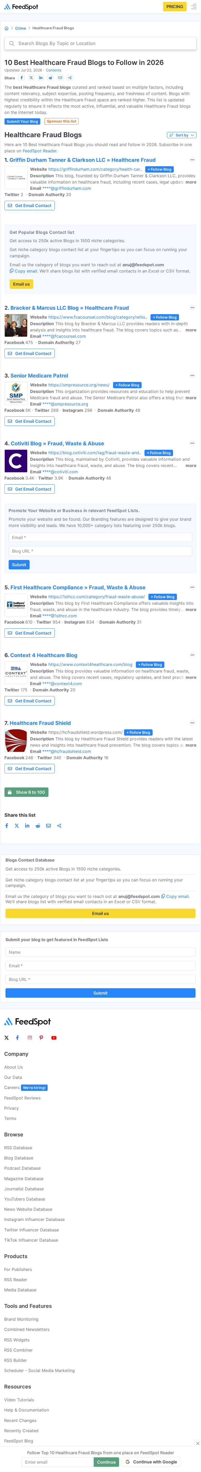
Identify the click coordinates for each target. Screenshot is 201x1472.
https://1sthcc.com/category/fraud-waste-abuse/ (96, 596)
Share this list (20, 815)
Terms (10, 1118)
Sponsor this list (61, 121)
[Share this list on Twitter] (31, 78)
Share (9, 78)
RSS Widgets (17, 1339)
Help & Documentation (26, 1410)
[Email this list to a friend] (60, 78)
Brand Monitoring (21, 1319)
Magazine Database (23, 1178)
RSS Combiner (18, 1350)
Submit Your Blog (22, 121)
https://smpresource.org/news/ (79, 384)
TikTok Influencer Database (31, 1240)
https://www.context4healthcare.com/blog (90, 664)
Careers (25, 1087)
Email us (21, 284)
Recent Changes (20, 1420)
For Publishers (18, 1269)
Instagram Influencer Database (34, 1219)
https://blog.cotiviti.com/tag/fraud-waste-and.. (94, 452)
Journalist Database (24, 1188)
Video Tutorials (19, 1399)
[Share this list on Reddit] (50, 78)
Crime (20, 28)
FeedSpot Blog (18, 1440)
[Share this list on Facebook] (21, 78)
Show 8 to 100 (30, 792)
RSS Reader (15, 1279)
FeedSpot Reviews (22, 1098)
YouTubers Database (24, 1199)
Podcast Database (22, 1168)
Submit (19, 564)
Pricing (174, 6)
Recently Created (21, 1430)
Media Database (20, 1289)
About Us (13, 1067)
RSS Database (18, 1147)
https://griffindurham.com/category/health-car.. (95, 169)
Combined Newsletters (26, 1329)
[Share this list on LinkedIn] (41, 78)
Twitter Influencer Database (31, 1229)
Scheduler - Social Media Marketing (39, 1370)
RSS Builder (15, 1360)
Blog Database (18, 1157)
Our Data (13, 1077)
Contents (53, 70)
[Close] (198, 1443)
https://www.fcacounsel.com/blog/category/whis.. (97, 317)
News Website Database (28, 1209)
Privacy (11, 1108)
